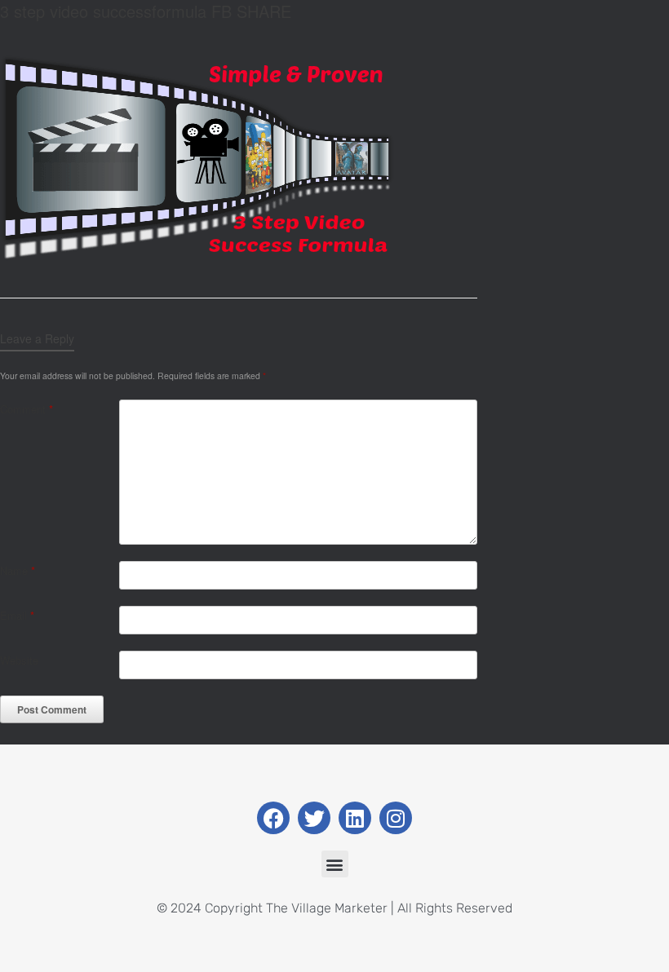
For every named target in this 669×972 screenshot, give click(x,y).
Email (17, 615)
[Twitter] (314, 818)
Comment (26, 409)
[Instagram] (395, 818)
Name (17, 570)
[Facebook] (273, 818)
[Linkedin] (355, 818)
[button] (334, 863)
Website (19, 660)
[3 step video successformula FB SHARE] (197, 255)
